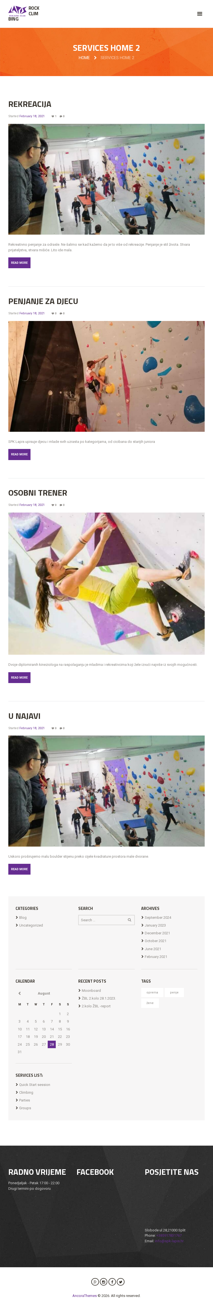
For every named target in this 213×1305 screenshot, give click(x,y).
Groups (25, 1108)
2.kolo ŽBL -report (96, 1006)
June (153, 949)
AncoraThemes (84, 1296)
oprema (152, 992)
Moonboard (91, 990)
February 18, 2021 (32, 116)
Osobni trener (37, 492)
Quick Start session (34, 1085)
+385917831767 (169, 1235)
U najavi (24, 715)
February (156, 957)
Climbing (26, 1092)
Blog (23, 917)
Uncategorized (31, 925)
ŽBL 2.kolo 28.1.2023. (99, 998)
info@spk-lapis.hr (169, 1241)
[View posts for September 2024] (19, 994)
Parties (24, 1100)
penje (174, 992)
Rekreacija (29, 103)
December (157, 933)
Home (84, 57)
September (158, 917)
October (155, 941)
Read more (19, 263)
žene (150, 1003)
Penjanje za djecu (43, 301)
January (155, 925)
